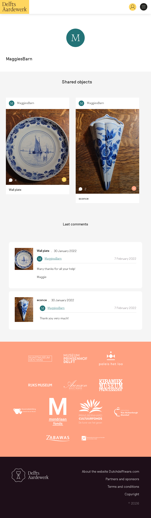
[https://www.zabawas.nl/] (58, 439)
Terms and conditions (123, 486)
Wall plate (43, 250)
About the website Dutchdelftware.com (110, 471)
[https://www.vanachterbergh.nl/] (126, 412)
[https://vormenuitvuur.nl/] (93, 439)
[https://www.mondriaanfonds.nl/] (58, 412)
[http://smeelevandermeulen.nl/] (25, 412)
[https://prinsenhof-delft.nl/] (75, 359)
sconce (42, 300)
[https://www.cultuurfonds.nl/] (90, 412)
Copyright (132, 494)
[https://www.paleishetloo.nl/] (111, 359)
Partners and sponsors (122, 479)
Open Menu (143, 7)
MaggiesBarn (25, 103)
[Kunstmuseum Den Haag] (40, 359)
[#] (131, 7)
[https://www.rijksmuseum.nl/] (40, 386)
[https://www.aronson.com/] (75, 386)
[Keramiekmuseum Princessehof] (111, 386)
